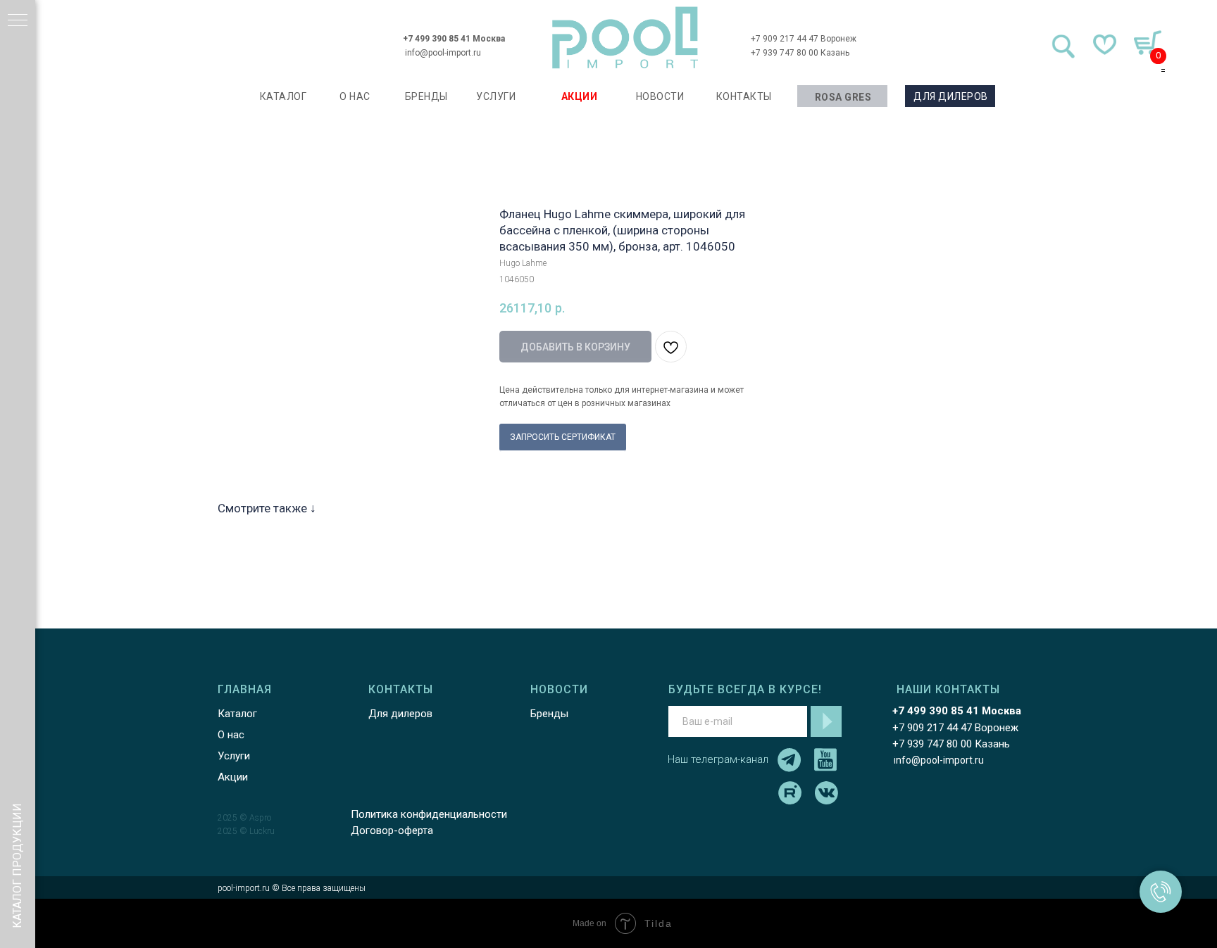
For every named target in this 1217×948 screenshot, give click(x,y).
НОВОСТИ (660, 96)
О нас (231, 734)
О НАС (354, 96)
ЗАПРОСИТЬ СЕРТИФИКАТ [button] (563, 437)
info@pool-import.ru (443, 53)
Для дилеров (400, 713)
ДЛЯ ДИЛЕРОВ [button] (950, 96)
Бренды (549, 713)
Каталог (237, 713)
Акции (233, 777)
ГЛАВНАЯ (245, 689)
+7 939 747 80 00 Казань (800, 53)
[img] (625, 37)
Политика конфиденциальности (429, 814)
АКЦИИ (579, 96)
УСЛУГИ (496, 96)
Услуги (234, 756)
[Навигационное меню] (17, 21)
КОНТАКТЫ (744, 96)
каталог (283, 96)
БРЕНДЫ (426, 96)
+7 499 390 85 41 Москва (454, 39)
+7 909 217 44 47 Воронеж (803, 39)
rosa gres (843, 97)
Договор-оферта (392, 830)
